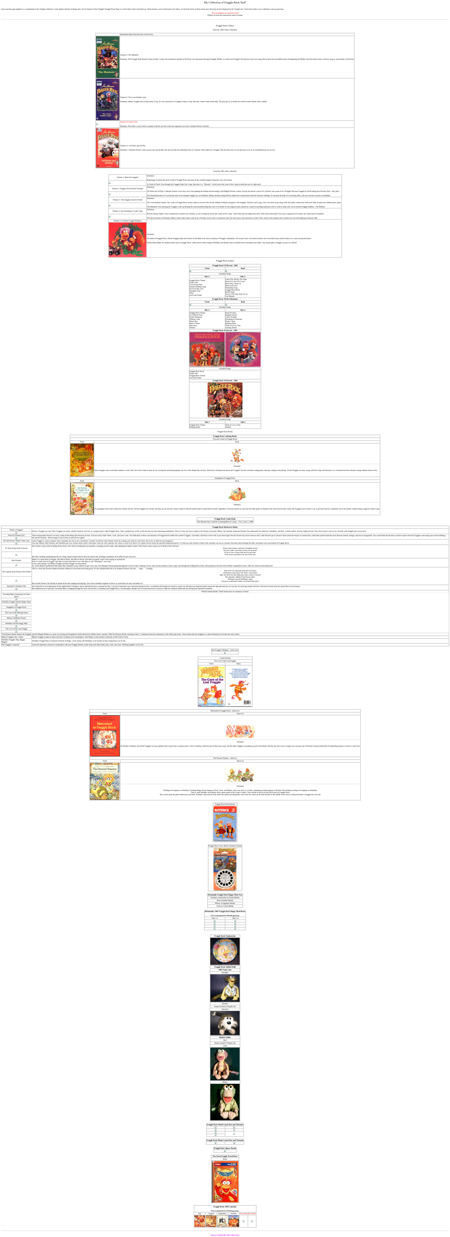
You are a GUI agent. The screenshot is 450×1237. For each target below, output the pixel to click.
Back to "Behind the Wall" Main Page (225, 1235)
